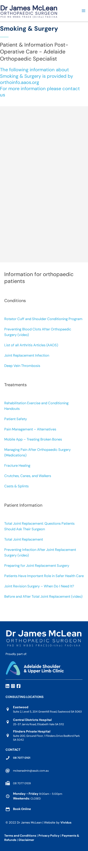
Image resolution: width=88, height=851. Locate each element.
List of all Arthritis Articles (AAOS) (31, 345)
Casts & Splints (16, 486)
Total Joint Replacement (23, 539)
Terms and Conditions (20, 835)
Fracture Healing (17, 465)
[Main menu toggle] (83, 10)
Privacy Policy (48, 835)
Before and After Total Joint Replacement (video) (43, 596)
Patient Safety (15, 419)
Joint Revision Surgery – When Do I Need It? (39, 586)
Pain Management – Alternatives (30, 429)
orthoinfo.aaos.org (19, 82)
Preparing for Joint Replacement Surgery (36, 565)
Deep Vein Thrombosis (22, 365)
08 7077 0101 (21, 758)
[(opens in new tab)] (35, 668)
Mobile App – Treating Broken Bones (33, 439)
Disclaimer (27, 840)
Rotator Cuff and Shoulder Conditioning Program (43, 319)
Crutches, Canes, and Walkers (27, 476)
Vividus (65, 822)
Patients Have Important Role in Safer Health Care (44, 576)
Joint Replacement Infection (26, 355)
